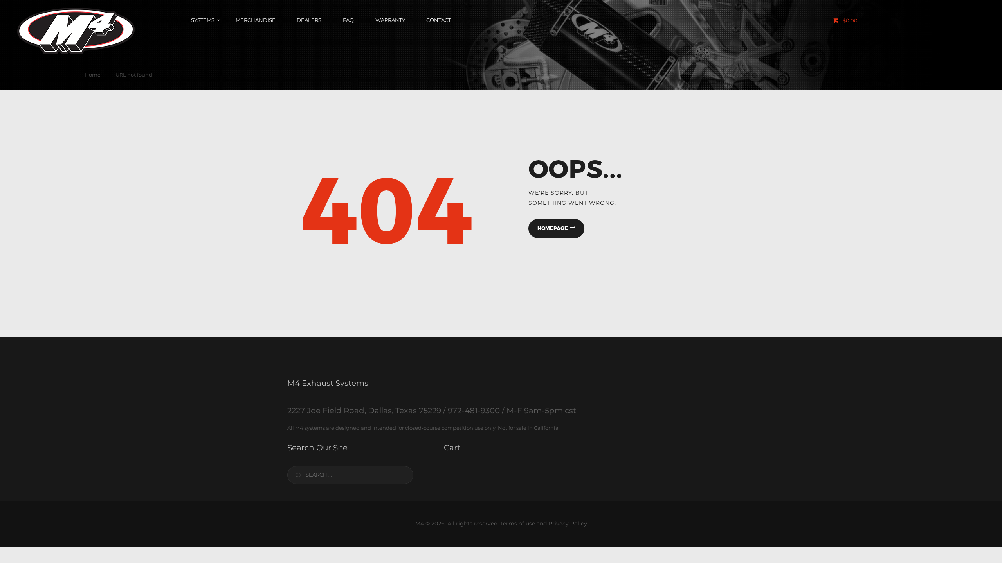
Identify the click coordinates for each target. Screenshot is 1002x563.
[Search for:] (350, 475)
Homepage (552, 228)
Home (93, 75)
